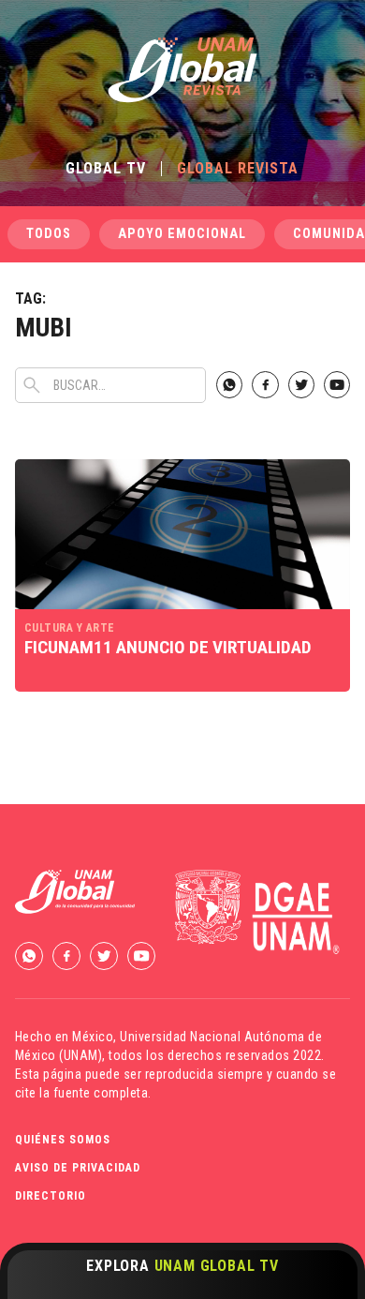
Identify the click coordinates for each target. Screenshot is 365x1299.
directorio (50, 1195)
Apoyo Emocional (182, 234)
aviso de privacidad (77, 1167)
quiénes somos (62, 1139)
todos (48, 234)
